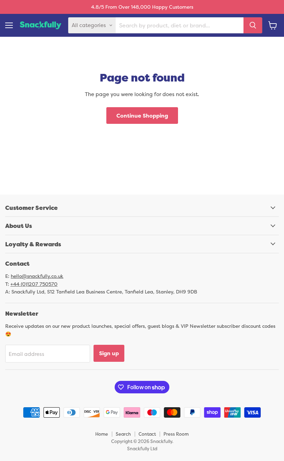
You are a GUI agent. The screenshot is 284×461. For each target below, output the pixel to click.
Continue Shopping (142, 115)
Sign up (109, 353)
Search (123, 434)
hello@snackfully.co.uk (37, 276)
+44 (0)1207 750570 (33, 284)
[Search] (252, 25)
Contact (147, 434)
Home (101, 434)
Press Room (176, 434)
